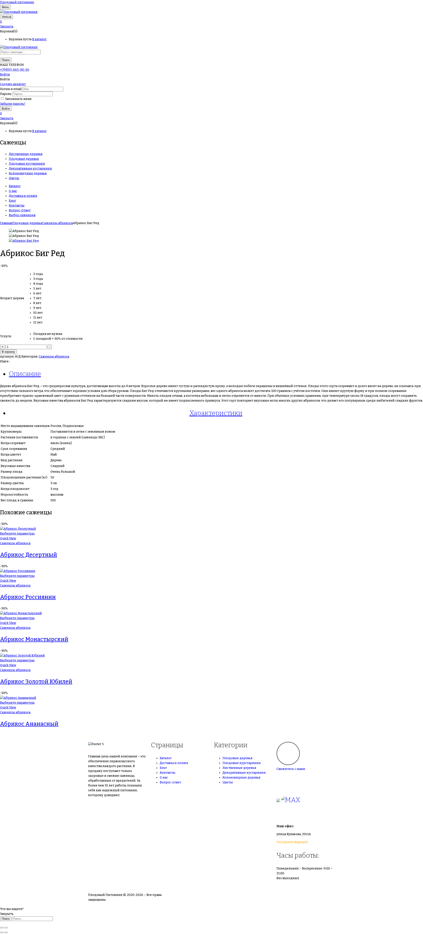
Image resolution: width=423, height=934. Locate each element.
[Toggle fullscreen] (6, 927)
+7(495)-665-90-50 (14, 70)
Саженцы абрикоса (57, 223)
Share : (5, 361)
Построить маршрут (292, 842)
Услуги (5, 336)
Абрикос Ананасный (29, 724)
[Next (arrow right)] (6, 932)
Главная (6, 223)
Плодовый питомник (17, 2)
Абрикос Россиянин (28, 597)
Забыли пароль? (12, 104)
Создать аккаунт (13, 84)
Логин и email (11, 89)
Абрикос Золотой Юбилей (36, 681)
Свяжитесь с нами (290, 769)
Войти (5, 74)
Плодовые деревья (27, 223)
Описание (25, 374)
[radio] (58, 274)
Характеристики (215, 413)
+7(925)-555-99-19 (290, 786)
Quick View (8, 538)
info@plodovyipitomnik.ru (317, 813)
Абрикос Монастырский (34, 639)
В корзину (8, 351)
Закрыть (6, 26)
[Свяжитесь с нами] (288, 753)
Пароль (5, 94)
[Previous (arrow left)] (2, 932)
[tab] (216, 373)
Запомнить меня (18, 99)
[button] (211, 21)
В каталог (39, 39)
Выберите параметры (17, 533)
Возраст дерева (12, 298)
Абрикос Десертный (28, 555)
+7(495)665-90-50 (290, 777)
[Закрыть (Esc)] (2, 927)
